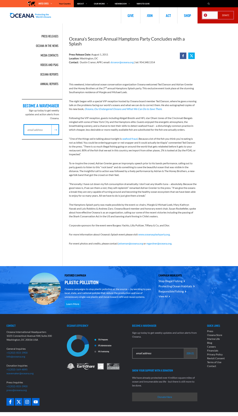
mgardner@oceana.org (158, 243)
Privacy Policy (215, 354)
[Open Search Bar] (208, 3)
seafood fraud (130, 138)
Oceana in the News (47, 45)
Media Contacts (49, 55)
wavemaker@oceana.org (20, 373)
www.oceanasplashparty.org (154, 234)
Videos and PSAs (49, 64)
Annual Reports (49, 84)
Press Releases (49, 36)
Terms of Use (214, 362)
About (80, 3)
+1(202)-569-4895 (17, 369)
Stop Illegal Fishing (170, 281)
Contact (211, 365)
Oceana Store (214, 334)
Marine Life (213, 338)
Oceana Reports (49, 74)
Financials (212, 350)
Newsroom (121, 3)
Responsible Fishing (171, 291)
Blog (209, 342)
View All (163, 296)
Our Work (99, 3)
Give (131, 15)
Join (150, 15)
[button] (183, 56)
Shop (187, 15)
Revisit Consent (216, 358)
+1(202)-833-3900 (17, 352)
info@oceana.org (15, 356)
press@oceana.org (16, 390)
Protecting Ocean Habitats (175, 286)
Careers (211, 346)
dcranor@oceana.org (122, 62)
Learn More (72, 303)
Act (168, 15)
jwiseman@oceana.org (130, 243)
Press (210, 331)
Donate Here (165, 396)
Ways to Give (143, 3)
